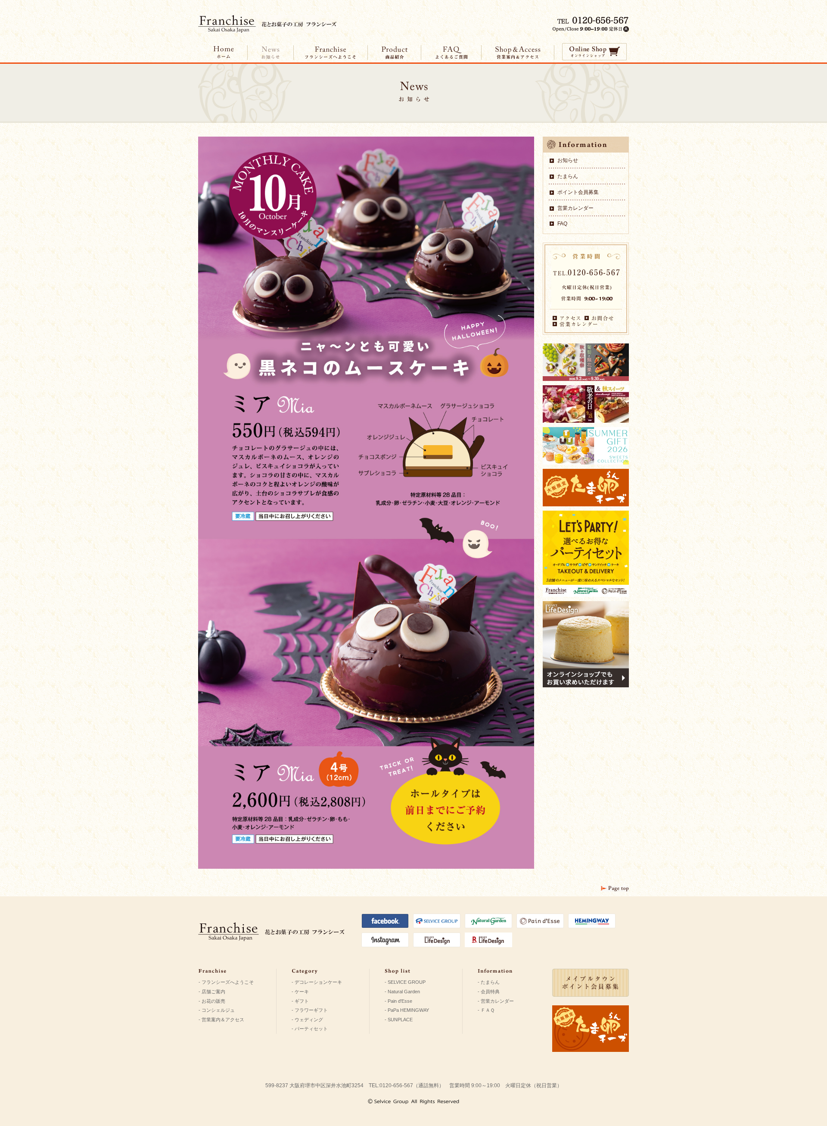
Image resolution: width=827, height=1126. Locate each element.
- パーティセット (310, 1028)
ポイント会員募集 (578, 192)
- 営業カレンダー (496, 1001)
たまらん (567, 176)
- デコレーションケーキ (317, 982)
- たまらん (489, 982)
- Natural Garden (402, 991)
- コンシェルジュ (217, 1010)
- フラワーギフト (310, 1010)
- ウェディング (307, 1019)
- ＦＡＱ (486, 1010)
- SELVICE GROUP (405, 982)
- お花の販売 (212, 1001)
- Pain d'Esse (398, 1001)
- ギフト (300, 1001)
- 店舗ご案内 (212, 991)
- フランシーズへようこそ (226, 982)
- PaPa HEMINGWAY (407, 1010)
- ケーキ (300, 991)
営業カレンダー (575, 208)
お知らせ (567, 160)
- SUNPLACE (399, 1019)
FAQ (562, 224)
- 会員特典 (489, 991)
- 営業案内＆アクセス (221, 1019)
